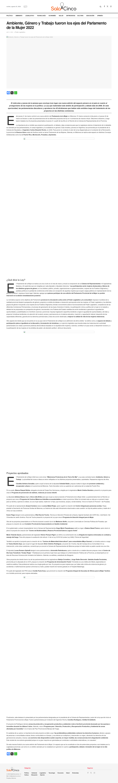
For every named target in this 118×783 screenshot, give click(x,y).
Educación (90, 15)
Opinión (100, 15)
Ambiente (19, 15)
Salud (61, 15)
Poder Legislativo (20, 32)
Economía (52, 15)
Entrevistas (70, 15)
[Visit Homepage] (63, 6)
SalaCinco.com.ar (14, 774)
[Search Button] (100, 6)
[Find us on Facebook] (104, 6)
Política (9, 15)
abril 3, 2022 (9, 32)
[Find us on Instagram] (111, 6)
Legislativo (29, 15)
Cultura (80, 15)
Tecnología (41, 15)
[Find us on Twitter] (107, 6)
